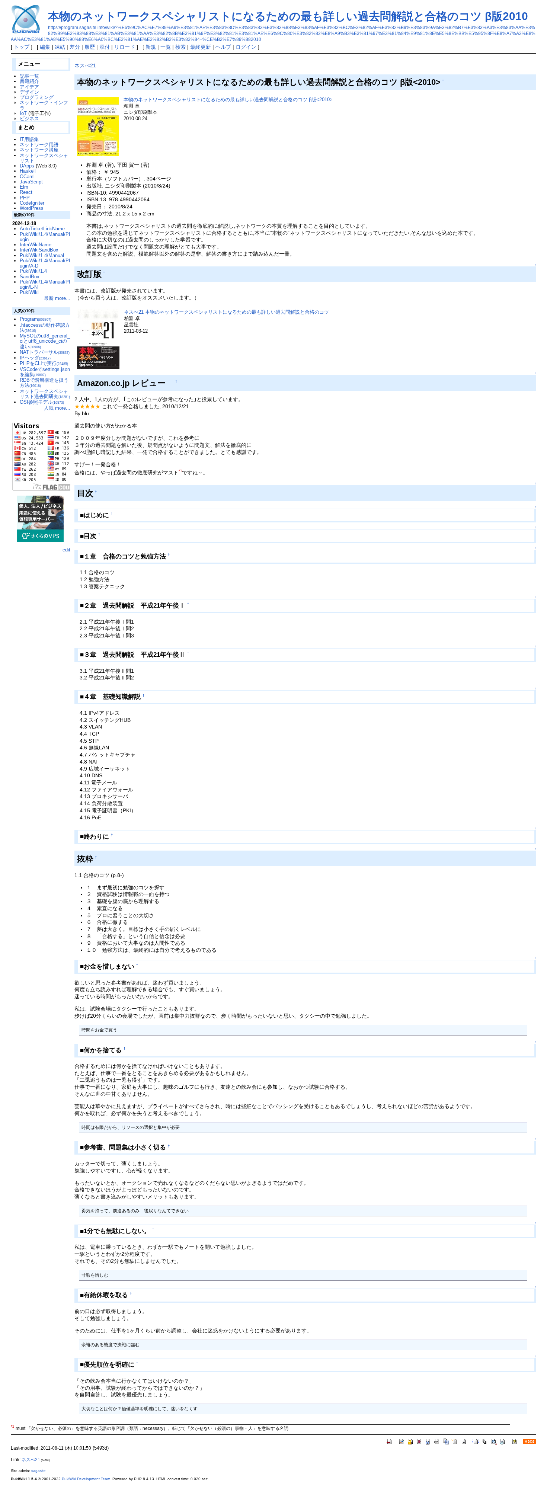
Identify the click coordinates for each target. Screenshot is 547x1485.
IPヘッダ (35, 358)
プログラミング (37, 97)
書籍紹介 (29, 81)
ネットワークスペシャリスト (44, 158)
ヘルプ (223, 47)
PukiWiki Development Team (86, 1479)
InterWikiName (35, 244)
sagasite (38, 1471)
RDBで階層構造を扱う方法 (44, 382)
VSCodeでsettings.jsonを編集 (45, 372)
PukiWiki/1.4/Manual (42, 255)
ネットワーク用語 (39, 144)
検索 (180, 47)
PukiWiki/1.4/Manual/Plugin (45, 236)
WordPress (32, 208)
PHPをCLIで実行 (44, 363)
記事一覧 (29, 76)
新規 (150, 47)
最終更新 (200, 47)
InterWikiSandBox (39, 250)
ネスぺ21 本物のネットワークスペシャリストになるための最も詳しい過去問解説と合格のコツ (226, 312)
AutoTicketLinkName (42, 228)
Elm (24, 187)
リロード (124, 47)
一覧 (165, 47)
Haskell (28, 171)
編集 (45, 47)
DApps (27, 166)
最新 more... (57, 298)
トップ (21, 47)
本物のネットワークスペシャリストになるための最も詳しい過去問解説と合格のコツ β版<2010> (228, 99)
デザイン (29, 92)
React (26, 192)
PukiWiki (29, 292)
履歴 (89, 47)
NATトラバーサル (45, 352)
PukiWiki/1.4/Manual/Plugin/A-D (45, 263)
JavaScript (31, 182)
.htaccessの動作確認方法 (45, 327)
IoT (23, 113)
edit (66, 550)
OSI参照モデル (42, 402)
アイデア (29, 87)
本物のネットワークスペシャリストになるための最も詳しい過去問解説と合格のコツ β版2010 (288, 16)
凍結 (60, 47)
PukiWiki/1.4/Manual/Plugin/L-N (45, 284)
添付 (104, 47)
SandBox (29, 276)
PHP (25, 198)
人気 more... (57, 408)
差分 (75, 47)
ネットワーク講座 (39, 150)
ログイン (246, 47)
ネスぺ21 (85, 65)
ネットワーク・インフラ (44, 105)
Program (35, 319)
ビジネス (29, 118)
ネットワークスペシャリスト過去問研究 (45, 393)
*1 (180, 471)
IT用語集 (29, 139)
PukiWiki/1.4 (33, 271)
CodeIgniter (32, 203)
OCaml (27, 176)
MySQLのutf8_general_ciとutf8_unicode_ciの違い (45, 341)
